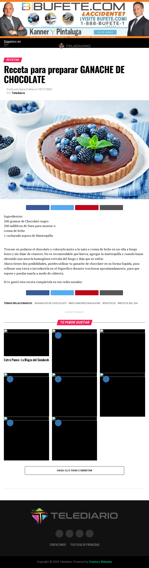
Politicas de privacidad (85, 545)
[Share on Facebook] (37, 207)
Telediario (18, 93)
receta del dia (128, 303)
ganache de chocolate (51, 303)
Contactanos (58, 545)
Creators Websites (100, 562)
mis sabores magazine (85, 303)
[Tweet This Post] (62, 207)
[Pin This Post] (87, 207)
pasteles (110, 303)
